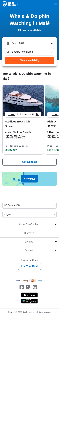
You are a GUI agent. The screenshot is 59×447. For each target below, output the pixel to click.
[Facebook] (22, 287)
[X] (28, 287)
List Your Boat (29, 266)
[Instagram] (35, 287)
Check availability (30, 60)
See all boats (29, 162)
